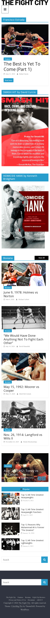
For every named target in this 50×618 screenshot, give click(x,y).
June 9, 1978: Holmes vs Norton (21, 294)
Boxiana (7, 287)
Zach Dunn (29, 478)
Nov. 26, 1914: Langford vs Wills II (23, 436)
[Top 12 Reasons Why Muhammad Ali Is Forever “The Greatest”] (11, 523)
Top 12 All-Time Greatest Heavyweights (32, 496)
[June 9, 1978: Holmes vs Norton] (24, 264)
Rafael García (23, 74)
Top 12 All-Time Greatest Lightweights (32, 542)
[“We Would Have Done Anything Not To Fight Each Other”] (24, 307)
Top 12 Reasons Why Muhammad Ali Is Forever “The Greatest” (32, 528)
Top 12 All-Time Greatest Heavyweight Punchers (32, 511)
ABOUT (40, 600)
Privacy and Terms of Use (17, 600)
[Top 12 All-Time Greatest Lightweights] (11, 538)
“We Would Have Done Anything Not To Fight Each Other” (23, 339)
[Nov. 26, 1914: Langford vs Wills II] (24, 402)
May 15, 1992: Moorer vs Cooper (21, 388)
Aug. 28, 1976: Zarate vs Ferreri (26, 472)
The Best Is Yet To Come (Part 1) (22, 66)
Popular (26, 489)
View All (41, 258)
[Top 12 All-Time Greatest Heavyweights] (11, 493)
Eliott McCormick (25, 394)
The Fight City (11, 597)
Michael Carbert (23, 299)
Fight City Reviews (38, 597)
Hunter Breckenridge (30, 442)
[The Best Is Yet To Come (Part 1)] (25, 26)
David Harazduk (24, 346)
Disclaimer (31, 600)
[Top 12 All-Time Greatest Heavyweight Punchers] (11, 507)
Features (8, 59)
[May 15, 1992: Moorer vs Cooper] (24, 354)
